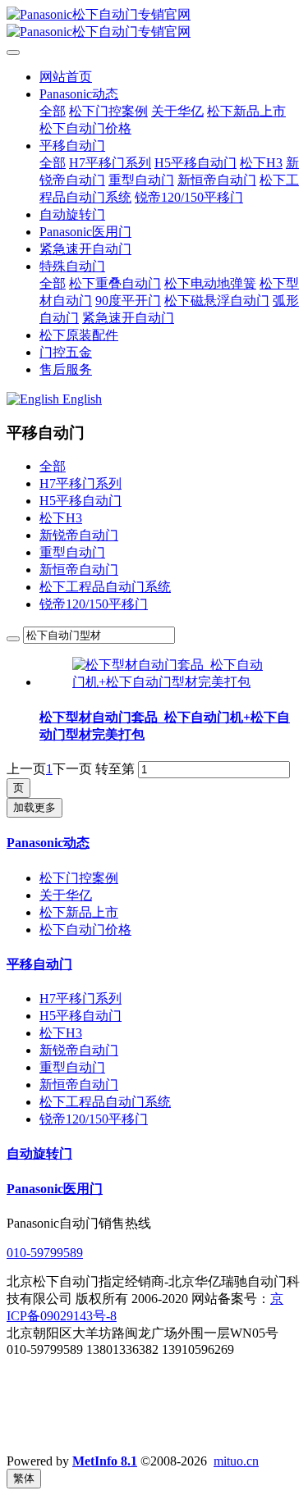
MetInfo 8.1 (104, 1461)
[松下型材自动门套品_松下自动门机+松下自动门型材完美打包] (170, 682)
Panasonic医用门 (55, 1189)
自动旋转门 (39, 1153)
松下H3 (60, 518)
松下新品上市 (78, 912)
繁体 (23, 1478)
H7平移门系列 (80, 483)
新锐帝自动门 (78, 535)
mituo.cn (236, 1461)
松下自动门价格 (85, 930)
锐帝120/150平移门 (93, 604)
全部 (52, 111)
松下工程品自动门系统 (105, 587)
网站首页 (65, 77)
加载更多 (34, 807)
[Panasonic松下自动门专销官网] (154, 24)
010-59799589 (45, 1253)
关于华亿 (65, 895)
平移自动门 (39, 964)
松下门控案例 (78, 878)
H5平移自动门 (80, 501)
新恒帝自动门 (78, 570)
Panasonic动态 (48, 843)
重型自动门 (72, 552)
